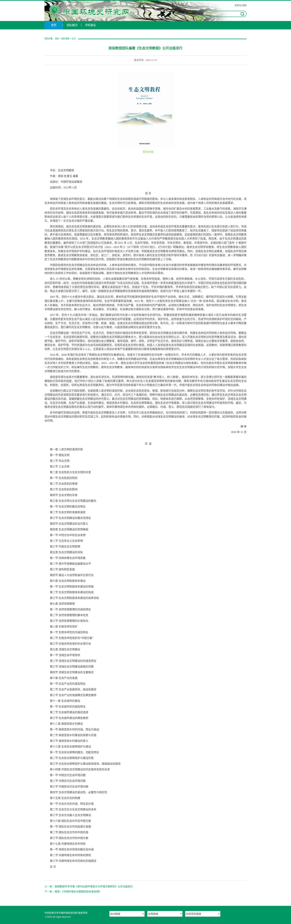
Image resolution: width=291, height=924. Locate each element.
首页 (53, 25)
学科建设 (90, 25)
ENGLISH (241, 5)
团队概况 (72, 25)
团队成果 (65, 38)
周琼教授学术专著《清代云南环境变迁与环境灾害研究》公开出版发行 (94, 886)
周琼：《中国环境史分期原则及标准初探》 (78, 891)
